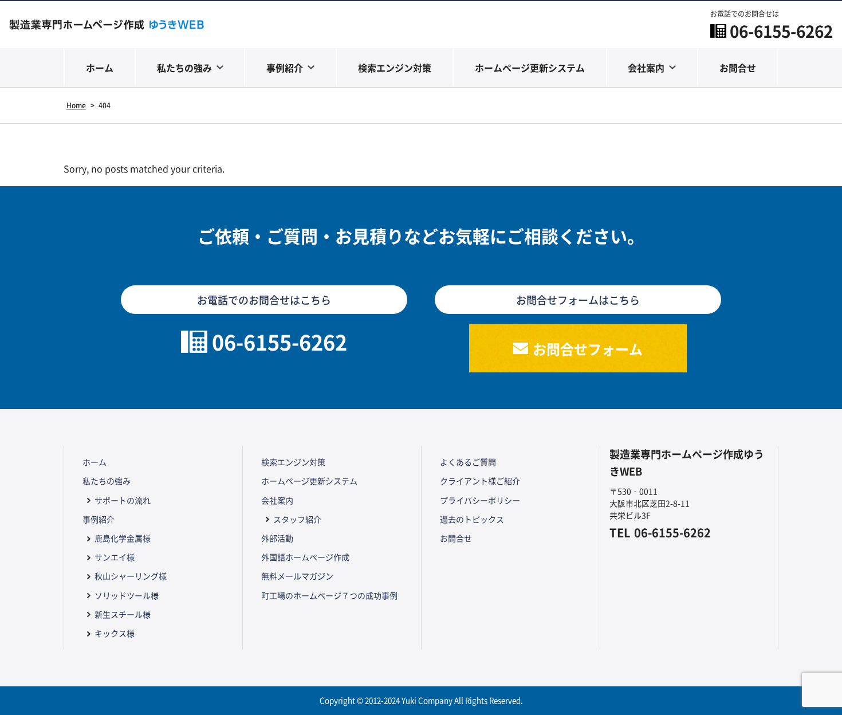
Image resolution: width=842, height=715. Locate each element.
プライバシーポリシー (480, 500)
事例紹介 (284, 67)
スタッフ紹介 (297, 519)
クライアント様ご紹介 (480, 480)
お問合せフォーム (588, 349)
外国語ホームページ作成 (305, 557)
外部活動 (277, 538)
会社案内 (646, 67)
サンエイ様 (115, 557)
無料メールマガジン (297, 576)
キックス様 (115, 633)
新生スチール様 (123, 614)
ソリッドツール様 (127, 595)
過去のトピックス (472, 519)
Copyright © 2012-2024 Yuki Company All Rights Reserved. (421, 700)
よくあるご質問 (468, 461)
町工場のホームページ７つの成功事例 (329, 595)
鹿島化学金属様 (123, 538)
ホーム (99, 67)
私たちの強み (184, 67)
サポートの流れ (123, 500)
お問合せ (737, 67)
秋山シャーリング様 (131, 576)
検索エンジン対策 (394, 67)
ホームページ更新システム (530, 67)
